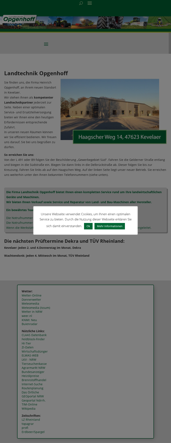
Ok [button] (88, 226)
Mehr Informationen (109, 226)
